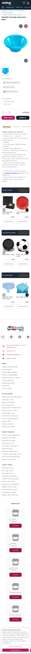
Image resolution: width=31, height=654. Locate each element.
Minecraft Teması (7, 448)
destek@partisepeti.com (12, 173)
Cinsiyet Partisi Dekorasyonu (10, 479)
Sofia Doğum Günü (8, 470)
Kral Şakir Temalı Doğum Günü (11, 454)
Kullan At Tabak (8, 12)
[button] (24, 190)
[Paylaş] (21, 26)
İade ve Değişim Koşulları (9, 372)
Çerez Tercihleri (7, 388)
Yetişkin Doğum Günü (8, 413)
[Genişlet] (26, 61)
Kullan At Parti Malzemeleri (17, 10)
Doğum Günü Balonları (9, 459)
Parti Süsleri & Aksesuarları (10, 416)
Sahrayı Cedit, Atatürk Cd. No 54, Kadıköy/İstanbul (16, 346)
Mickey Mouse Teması (8, 438)
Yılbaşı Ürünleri (7, 421)
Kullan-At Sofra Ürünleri (9, 410)
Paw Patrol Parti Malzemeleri (11, 456)
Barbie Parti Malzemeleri (9, 476)
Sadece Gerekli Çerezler (15, 646)
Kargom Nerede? (11, 358)
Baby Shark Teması (8, 468)
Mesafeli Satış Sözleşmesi (10, 367)
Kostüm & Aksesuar (8, 424)
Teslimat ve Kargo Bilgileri (10, 375)
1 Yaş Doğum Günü (8, 399)
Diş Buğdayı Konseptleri (9, 492)
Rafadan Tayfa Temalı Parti (10, 495)
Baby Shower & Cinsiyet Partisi (11, 407)
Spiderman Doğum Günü (9, 451)
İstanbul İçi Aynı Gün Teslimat (11, 377)
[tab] (6, 126)
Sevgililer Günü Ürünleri (9, 487)
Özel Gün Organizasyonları (10, 418)
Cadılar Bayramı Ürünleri (9, 489)
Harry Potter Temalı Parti (9, 446)
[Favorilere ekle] (26, 26)
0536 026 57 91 (10, 351)
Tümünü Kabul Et (15, 650)
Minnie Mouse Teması (8, 440)
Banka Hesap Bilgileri (8, 383)
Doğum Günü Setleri (8, 426)
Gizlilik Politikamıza (21, 641)
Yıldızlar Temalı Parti (8, 481)
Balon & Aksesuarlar (8, 405)
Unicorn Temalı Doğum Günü (11, 435)
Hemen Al (22, 117)
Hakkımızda (5, 385)
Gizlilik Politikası (7, 369)
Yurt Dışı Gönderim (8, 380)
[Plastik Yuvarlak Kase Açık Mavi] (5, 71)
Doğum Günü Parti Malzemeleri (12, 397)
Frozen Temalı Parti (8, 443)
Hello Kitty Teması (7, 473)
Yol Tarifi (15, 525)
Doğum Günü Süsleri (8, 402)
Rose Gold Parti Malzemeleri (10, 484)
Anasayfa (4, 10)
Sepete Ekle (8, 117)
